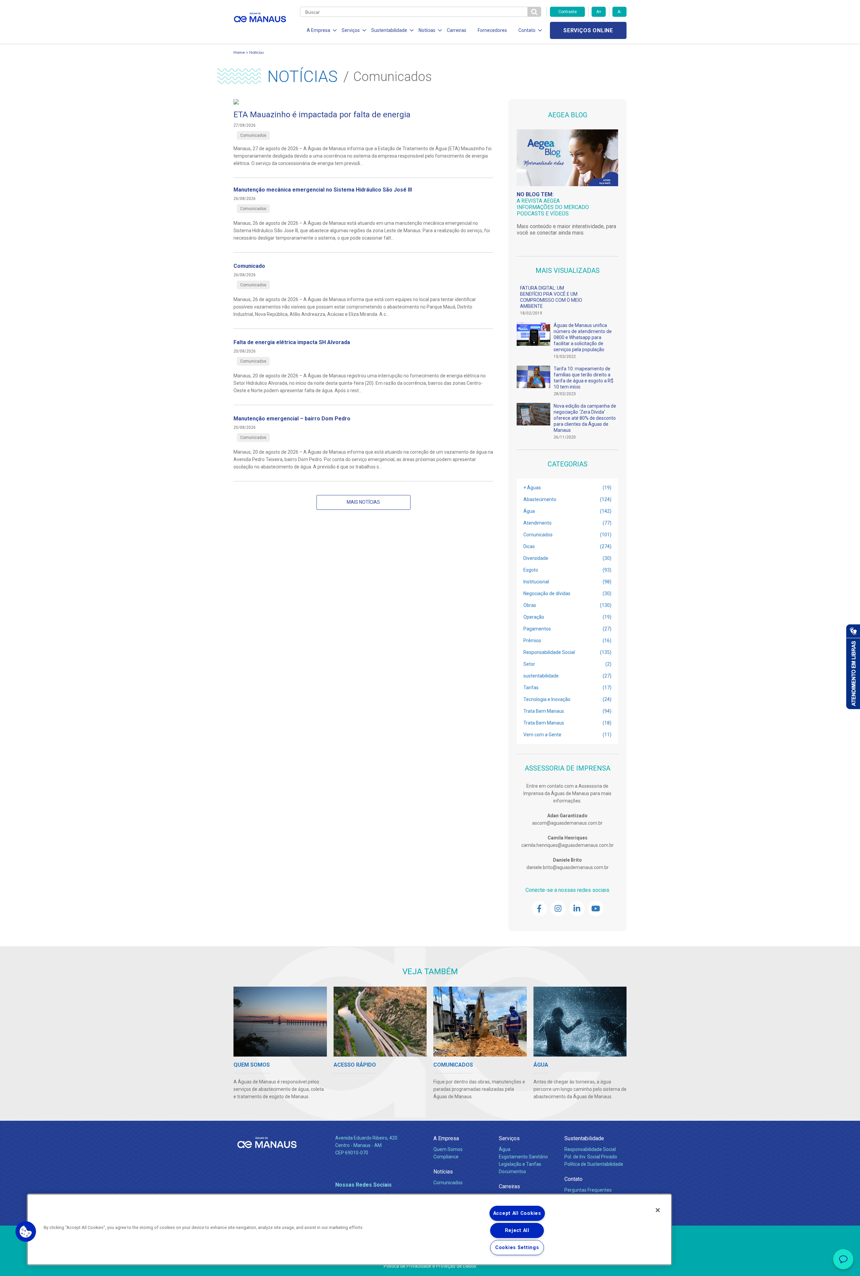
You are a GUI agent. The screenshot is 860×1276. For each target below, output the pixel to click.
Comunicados (448, 1182)
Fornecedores (492, 30)
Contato (573, 1179)
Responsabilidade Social (590, 1149)
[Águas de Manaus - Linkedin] (577, 908)
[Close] (657, 1210)
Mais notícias (363, 502)
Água (504, 1149)
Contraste (567, 11)
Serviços (509, 1138)
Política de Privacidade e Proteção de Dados (430, 1266)
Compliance (446, 1156)
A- (619, 11)
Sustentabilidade (584, 1138)
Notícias (256, 52)
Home (239, 52)
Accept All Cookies (517, 1213)
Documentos (512, 1171)
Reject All (517, 1230)
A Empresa (446, 1138)
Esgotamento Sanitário (523, 1156)
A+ (598, 11)
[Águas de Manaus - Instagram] (558, 908)
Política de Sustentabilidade (593, 1164)
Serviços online (588, 30)
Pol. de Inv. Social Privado (590, 1156)
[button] (26, 1231)
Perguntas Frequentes (588, 1190)
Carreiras (456, 30)
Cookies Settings (517, 1247)
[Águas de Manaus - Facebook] (539, 908)
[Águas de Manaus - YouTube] (595, 908)
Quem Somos (448, 1149)
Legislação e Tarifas (520, 1164)
